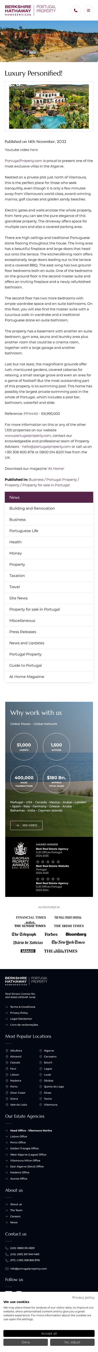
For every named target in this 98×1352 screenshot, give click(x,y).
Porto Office (18, 1142)
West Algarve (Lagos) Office (28, 1154)
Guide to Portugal (25, 665)
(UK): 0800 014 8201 (22, 1248)
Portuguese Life (23, 531)
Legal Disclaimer (21, 1018)
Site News (18, 598)
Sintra (14, 1098)
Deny (26, 1342)
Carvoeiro (50, 1056)
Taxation (17, 576)
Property (12, 485)
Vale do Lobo (18, 1104)
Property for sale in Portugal (46, 485)
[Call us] (76, 10)
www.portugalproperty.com (28, 435)
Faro (13, 1068)
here (34, 149)
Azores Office (18, 1178)
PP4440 (31, 413)
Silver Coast (18, 1092)
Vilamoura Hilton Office (25, 1160)
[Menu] (88, 10)
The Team (16, 1210)
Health (15, 542)
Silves (47, 1092)
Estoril (48, 1062)
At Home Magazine (26, 677)
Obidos (48, 1080)
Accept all (49, 1333)
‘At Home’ (56, 468)
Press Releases (22, 632)
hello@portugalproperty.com (46, 446)
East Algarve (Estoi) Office (27, 1166)
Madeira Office (19, 1172)
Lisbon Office (18, 1136)
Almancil (15, 1056)
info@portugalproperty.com (28, 1268)
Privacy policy (83, 1297)
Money (15, 553)
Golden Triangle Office (24, 1148)
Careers (15, 1216)
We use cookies (16, 1302)
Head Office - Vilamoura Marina (31, 1130)
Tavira (48, 1098)
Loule (47, 1074)
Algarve (49, 1050)
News (14, 497)
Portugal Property (61, 479)
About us (16, 1204)
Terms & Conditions (22, 1006)
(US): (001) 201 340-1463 (24, 1254)
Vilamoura (50, 1104)
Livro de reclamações (24, 1024)
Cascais (15, 1062)
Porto (14, 1086)
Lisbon (14, 1074)
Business (36, 479)
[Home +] (30, 10)
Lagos (48, 1068)
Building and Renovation (32, 508)
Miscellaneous (22, 620)
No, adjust (72, 1342)
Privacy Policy (19, 1012)
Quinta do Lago (54, 1086)
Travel (14, 587)
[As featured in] (49, 933)
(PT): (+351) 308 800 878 (25, 1260)
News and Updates (26, 643)
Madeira (15, 1080)
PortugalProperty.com (23, 160)
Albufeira (16, 1050)
